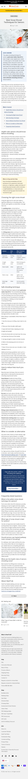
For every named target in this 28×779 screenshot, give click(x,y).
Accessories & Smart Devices (8, 706)
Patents (3, 747)
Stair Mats (4, 698)
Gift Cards (3, 719)
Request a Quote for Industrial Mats (10, 683)
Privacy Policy (4, 742)
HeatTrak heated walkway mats (9, 455)
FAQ (2, 662)
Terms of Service (5, 744)
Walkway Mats (5, 695)
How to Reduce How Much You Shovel (15, 120)
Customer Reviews (6, 731)
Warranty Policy (5, 675)
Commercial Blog (5, 739)
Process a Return (5, 670)
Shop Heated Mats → (14, 488)
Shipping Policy (5, 672)
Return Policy (4, 667)
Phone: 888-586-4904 (6, 685)
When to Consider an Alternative (14, 123)
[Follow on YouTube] (13, 756)
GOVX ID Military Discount (8, 721)
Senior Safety (14, 16)
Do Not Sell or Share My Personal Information (9, 750)
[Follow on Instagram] (6, 756)
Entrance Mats (5, 701)
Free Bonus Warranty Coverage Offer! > (14, 10)
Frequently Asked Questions (13, 126)
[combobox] (5, 760)
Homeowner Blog (5, 736)
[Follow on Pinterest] (9, 756)
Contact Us (4, 678)
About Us (3, 729)
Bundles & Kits (5, 693)
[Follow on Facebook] (2, 756)
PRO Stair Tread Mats (6, 714)
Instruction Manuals (6, 665)
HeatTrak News (5, 734)
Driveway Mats (5, 703)
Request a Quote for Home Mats (9, 680)
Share (15, 596)
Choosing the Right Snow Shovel (14, 115)
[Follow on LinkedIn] (16, 756)
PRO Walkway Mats (6, 711)
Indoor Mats (4, 708)
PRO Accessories (5, 716)
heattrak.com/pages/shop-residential (10, 591)
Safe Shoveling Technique (12, 118)
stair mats (23, 455)
